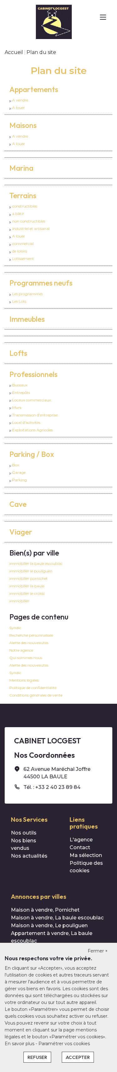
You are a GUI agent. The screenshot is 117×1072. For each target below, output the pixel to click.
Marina (21, 168)
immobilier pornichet (28, 578)
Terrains (22, 195)
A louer (18, 107)
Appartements (33, 89)
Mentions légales (24, 680)
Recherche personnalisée (31, 635)
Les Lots (19, 301)
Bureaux (19, 385)
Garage (19, 472)
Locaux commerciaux (31, 400)
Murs (16, 407)
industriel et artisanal (31, 228)
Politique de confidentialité (32, 687)
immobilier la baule (26, 586)
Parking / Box (31, 454)
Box (15, 465)
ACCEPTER (78, 1057)
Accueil (14, 52)
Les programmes (27, 293)
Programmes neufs (40, 282)
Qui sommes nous (25, 657)
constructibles (24, 206)
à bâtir (18, 213)
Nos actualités (29, 856)
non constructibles (28, 221)
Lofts (18, 353)
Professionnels (33, 374)
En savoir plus (20, 1043)
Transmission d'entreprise (35, 415)
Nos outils (24, 833)
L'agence (81, 840)
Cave (18, 504)
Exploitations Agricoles (32, 430)
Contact (80, 847)
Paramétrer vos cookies (64, 1043)
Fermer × (98, 951)
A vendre (20, 100)
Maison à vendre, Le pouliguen (49, 925)
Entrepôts (21, 392)
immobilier (19, 601)
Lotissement (23, 258)
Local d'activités (26, 422)
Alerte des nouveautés (28, 642)
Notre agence (21, 650)
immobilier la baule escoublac (36, 563)
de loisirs (19, 251)
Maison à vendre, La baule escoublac (57, 918)
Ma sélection (86, 855)
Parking (19, 479)
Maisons (23, 125)
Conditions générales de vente (35, 695)
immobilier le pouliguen (30, 571)
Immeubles (27, 319)
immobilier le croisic (27, 593)
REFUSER (37, 1057)
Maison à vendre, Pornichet (45, 910)
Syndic (15, 627)
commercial (23, 243)
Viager (20, 531)
